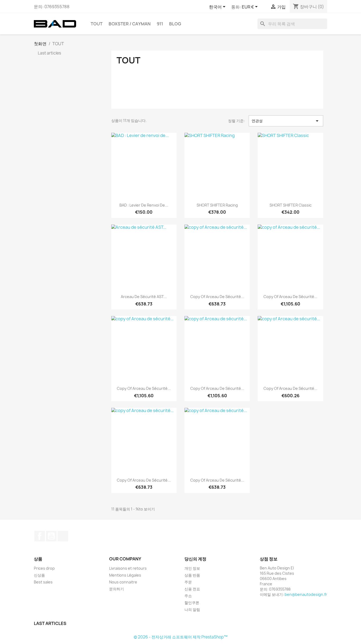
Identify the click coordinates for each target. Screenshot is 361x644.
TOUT (97, 24)
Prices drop (44, 568)
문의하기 (116, 588)
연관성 (286, 121)
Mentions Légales (125, 575)
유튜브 (51, 536)
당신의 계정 (195, 559)
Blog (175, 24)
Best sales (43, 581)
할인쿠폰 (191, 602)
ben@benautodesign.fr (306, 594)
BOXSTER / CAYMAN (130, 24)
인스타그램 (63, 536)
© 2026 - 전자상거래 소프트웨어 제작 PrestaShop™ (181, 637)
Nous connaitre (123, 581)
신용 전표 (192, 588)
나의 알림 (192, 609)
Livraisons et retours (128, 568)
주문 (188, 581)
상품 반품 (192, 575)
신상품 (39, 575)
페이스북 (39, 536)
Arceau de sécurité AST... (144, 296)
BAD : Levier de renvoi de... (143, 205)
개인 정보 (192, 568)
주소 (188, 595)
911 (160, 24)
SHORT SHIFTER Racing (217, 205)
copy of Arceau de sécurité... (217, 296)
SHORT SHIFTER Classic (291, 205)
